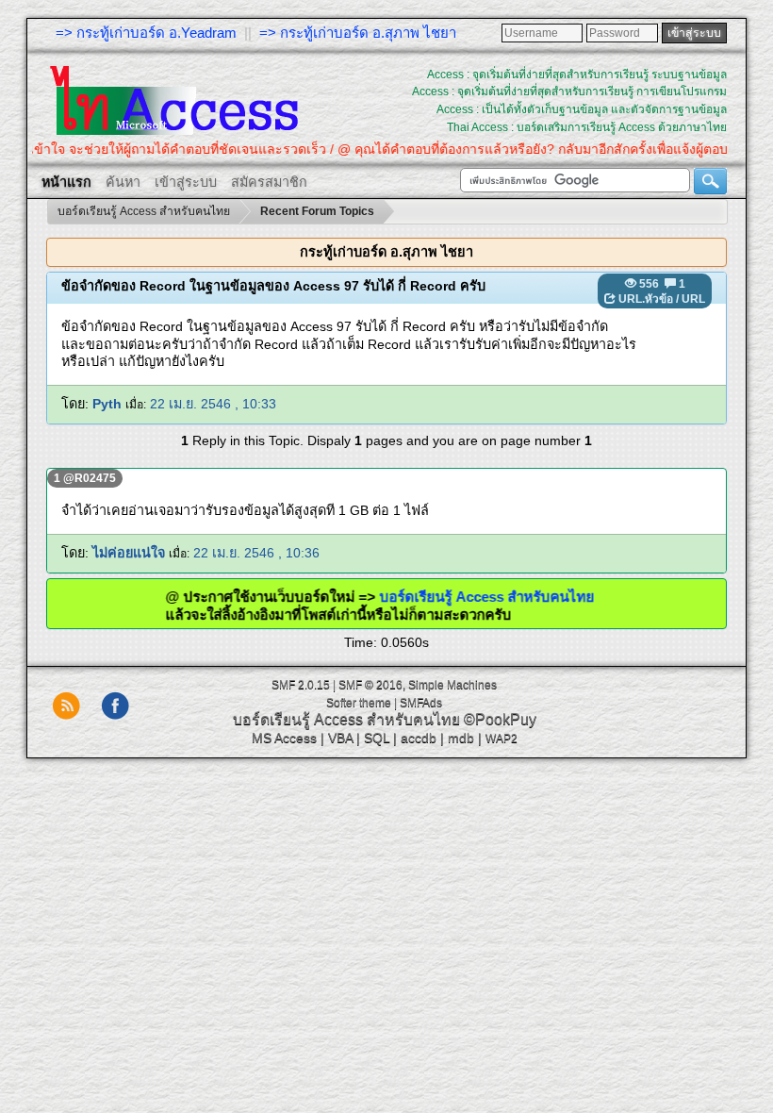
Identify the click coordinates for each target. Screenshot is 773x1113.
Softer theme (358, 702)
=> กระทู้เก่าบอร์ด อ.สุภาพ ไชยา (357, 33)
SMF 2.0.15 (300, 684)
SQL (376, 737)
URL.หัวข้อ (645, 299)
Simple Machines (452, 684)
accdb (418, 737)
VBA (340, 737)
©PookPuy (500, 719)
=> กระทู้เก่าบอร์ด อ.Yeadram (146, 33)
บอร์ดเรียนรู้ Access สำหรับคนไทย (504, 597)
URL (693, 299)
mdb (461, 737)
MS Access (284, 737)
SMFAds (421, 702)
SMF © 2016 (370, 684)
